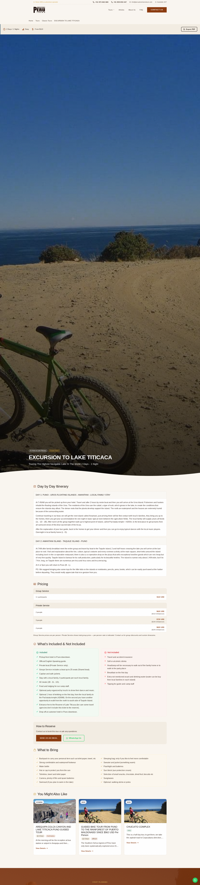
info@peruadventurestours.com (141, 2)
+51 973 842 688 (101, 2)
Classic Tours (47, 21)
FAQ (141, 10)
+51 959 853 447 (120, 2)
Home (31, 21)
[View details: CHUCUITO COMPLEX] (145, 827)
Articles (121, 10)
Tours (110, 10)
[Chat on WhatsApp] (195, 880)
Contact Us (157, 10)
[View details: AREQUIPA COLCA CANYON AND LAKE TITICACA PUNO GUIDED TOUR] (54, 827)
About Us (132, 10)
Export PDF (190, 29)
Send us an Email (49, 738)
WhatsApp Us (75, 738)
